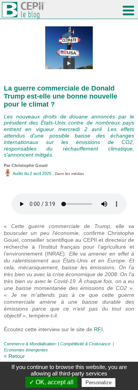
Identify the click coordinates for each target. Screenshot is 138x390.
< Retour (14, 356)
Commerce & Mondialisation (30, 343)
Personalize (98, 382)
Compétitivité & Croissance (85, 343)
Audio (18, 173)
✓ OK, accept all (51, 382)
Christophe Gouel (30, 165)
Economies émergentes (26, 350)
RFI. (99, 329)
